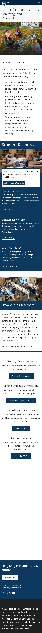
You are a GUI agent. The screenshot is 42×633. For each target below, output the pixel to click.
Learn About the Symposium (21, 400)
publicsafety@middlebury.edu (12, 588)
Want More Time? (12, 248)
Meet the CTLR (21, 456)
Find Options (21, 428)
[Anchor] (37, 304)
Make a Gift (10, 578)
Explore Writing (8, 238)
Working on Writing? (13, 220)
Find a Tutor (7, 209)
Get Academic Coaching (11, 266)
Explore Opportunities (21, 376)
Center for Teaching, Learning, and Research (16, 14)
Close (35, 603)
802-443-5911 (17, 585)
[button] (34, 2)
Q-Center (12, 204)
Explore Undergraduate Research (17, 346)
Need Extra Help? (11, 191)
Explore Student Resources (14, 183)
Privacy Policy (22, 628)
